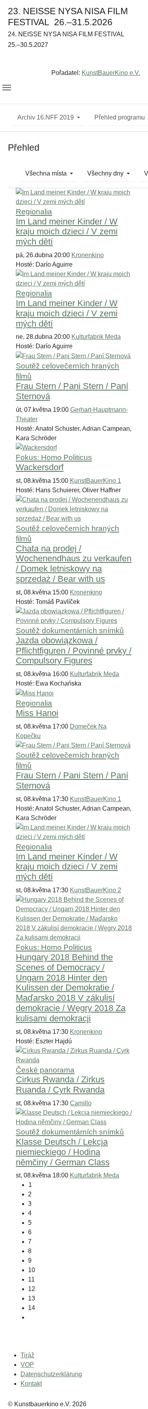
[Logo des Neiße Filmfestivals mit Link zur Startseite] (74, 60)
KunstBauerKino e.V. (111, 72)
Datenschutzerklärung (51, 1374)
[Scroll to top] (130, 1391)
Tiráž (27, 1355)
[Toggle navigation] (6, 87)
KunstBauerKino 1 (95, 480)
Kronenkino (87, 255)
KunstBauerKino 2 (95, 890)
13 (31, 1298)
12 (31, 1289)
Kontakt (31, 1383)
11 (31, 1279)
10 (31, 1270)
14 (31, 1307)
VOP (27, 1364)
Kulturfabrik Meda (96, 336)
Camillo (81, 1103)
